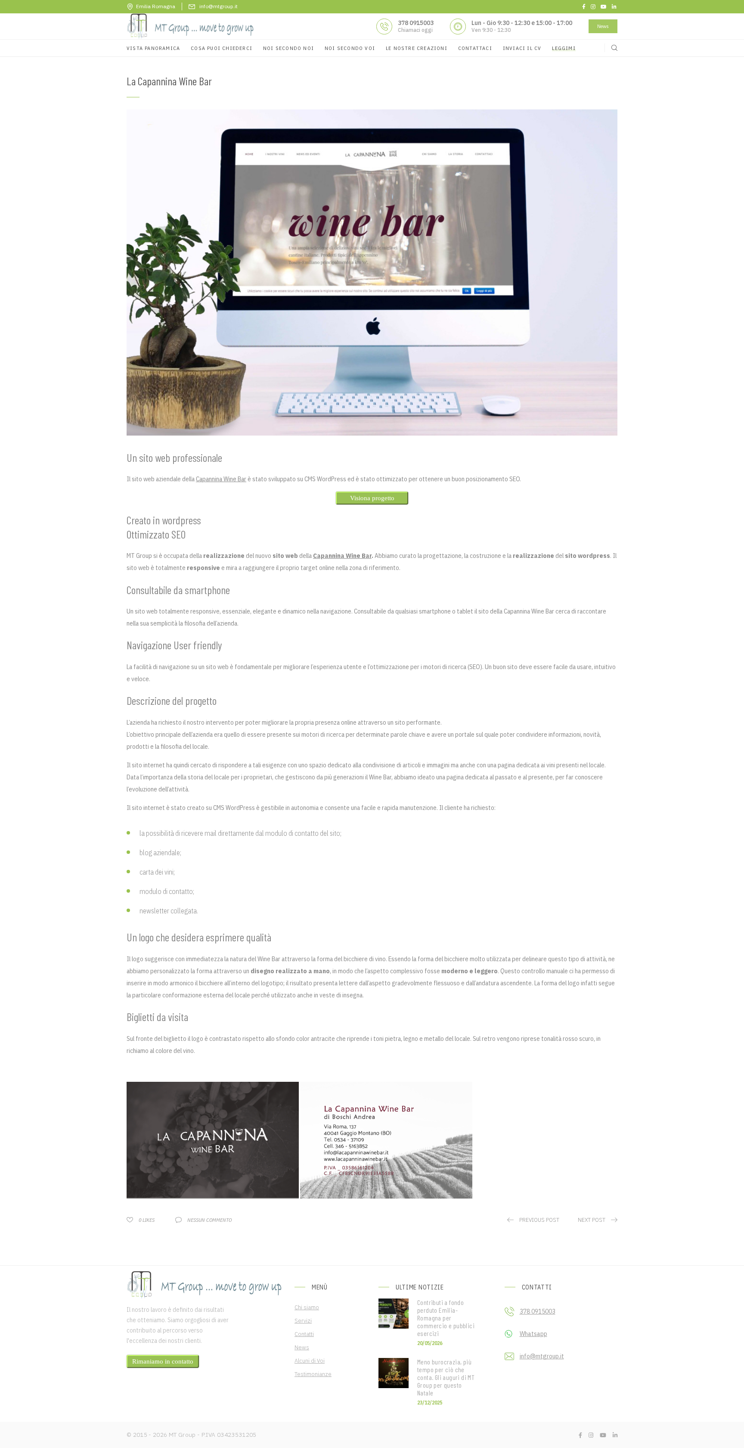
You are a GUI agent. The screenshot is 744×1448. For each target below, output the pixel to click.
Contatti (304, 1334)
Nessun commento (209, 1220)
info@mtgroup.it (542, 1356)
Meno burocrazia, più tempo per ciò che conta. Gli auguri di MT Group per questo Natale (445, 1377)
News (603, 26)
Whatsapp (533, 1334)
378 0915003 (416, 23)
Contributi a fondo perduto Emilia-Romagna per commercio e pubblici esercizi (445, 1318)
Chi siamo (306, 1307)
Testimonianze (313, 1374)
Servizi (303, 1320)
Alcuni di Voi (309, 1360)
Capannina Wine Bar (221, 479)
